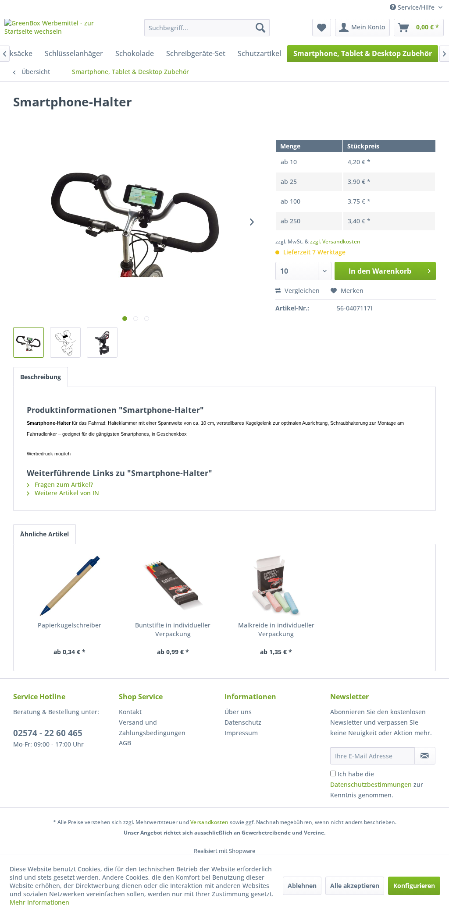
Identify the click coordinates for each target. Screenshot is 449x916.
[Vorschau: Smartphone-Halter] (28, 342)
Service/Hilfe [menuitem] (416, 7)
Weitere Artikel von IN (66, 493)
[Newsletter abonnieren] (424, 756)
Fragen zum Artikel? (63, 484)
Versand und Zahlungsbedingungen (152, 727)
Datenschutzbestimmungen (371, 784)
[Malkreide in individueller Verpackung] (276, 586)
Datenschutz (242, 722)
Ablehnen (302, 885)
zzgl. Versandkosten (335, 241)
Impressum (241, 733)
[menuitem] (207, 27)
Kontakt (130, 712)
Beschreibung (40, 377)
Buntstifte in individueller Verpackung (172, 629)
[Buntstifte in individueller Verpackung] (173, 586)
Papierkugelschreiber (69, 625)
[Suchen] (260, 27)
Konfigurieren (414, 885)
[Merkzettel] (321, 27)
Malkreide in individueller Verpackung (276, 629)
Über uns (238, 712)
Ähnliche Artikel (44, 534)
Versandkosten (209, 822)
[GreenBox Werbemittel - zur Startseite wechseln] (57, 30)
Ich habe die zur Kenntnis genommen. (376, 784)
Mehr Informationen (39, 902)
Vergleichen (301, 290)
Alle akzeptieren (354, 885)
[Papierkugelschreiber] (70, 586)
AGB (125, 743)
